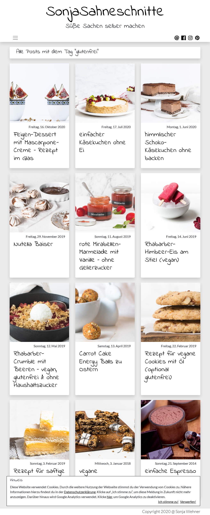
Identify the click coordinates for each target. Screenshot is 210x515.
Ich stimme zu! (168, 502)
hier (109, 497)
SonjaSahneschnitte (105, 12)
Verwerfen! (188, 502)
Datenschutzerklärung (80, 492)
